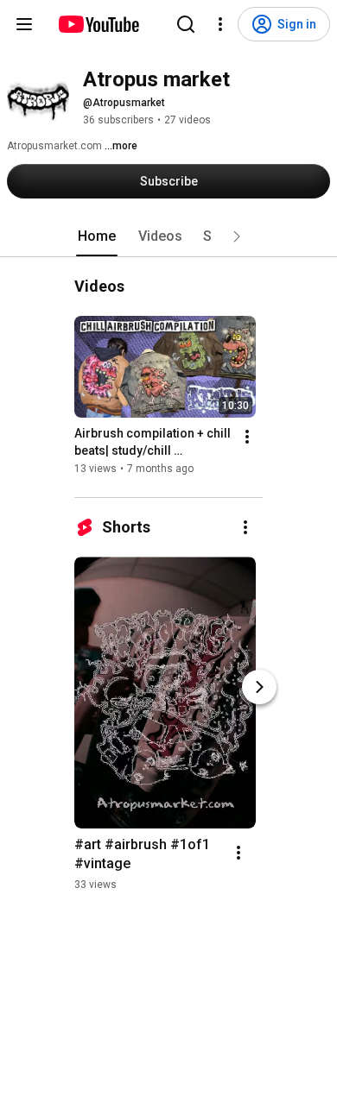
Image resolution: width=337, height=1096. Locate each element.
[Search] (185, 24)
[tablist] (168, 236)
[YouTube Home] (98, 24)
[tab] (97, 236)
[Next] (259, 687)
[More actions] (247, 436)
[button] (237, 236)
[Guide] (24, 24)
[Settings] (220, 24)
